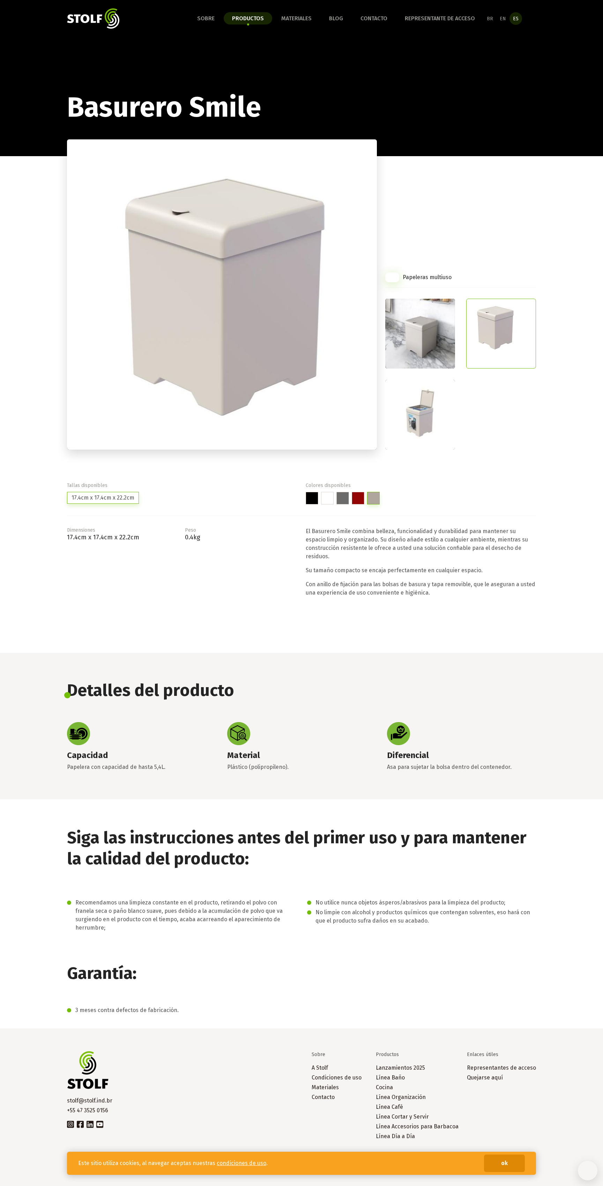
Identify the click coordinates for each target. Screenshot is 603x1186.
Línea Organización (401, 1097)
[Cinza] (342, 498)
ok (504, 1163)
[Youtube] (99, 1123)
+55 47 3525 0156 (87, 1110)
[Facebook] (80, 1123)
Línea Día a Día (395, 1136)
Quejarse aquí (485, 1077)
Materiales (296, 18)
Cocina (384, 1087)
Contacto (373, 18)
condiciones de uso (241, 1163)
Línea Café (389, 1107)
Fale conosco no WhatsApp (587, 1170)
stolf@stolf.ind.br (89, 1100)
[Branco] (327, 498)
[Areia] (373, 498)
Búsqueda (532, 18)
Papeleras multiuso (427, 277)
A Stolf (320, 1067)
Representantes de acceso (501, 1067)
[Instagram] (70, 1123)
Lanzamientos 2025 (400, 1067)
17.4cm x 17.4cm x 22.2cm (103, 497)
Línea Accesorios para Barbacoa (417, 1126)
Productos (248, 18)
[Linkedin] (90, 1123)
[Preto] (312, 498)
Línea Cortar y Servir (402, 1116)
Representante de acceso (440, 18)
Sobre (206, 18)
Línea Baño (390, 1077)
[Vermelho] (358, 498)
